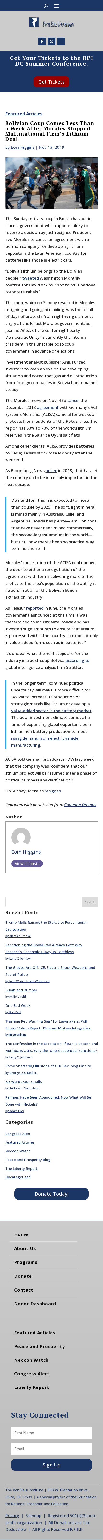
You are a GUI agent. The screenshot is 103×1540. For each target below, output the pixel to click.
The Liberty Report (21, 1168)
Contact (23, 1290)
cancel (73, 400)
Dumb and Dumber (21, 989)
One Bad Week (17, 1005)
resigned (53, 791)
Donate (23, 1276)
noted (51, 470)
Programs (25, 1262)
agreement (48, 407)
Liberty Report (31, 1387)
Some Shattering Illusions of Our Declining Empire (48, 1066)
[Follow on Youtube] (61, 41)
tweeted (30, 278)
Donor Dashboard (35, 1304)
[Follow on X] (51, 41)
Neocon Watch (17, 1151)
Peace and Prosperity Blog (27, 1159)
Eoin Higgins (22, 147)
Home (21, 1234)
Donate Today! (51, 1194)
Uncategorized (18, 1177)
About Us (25, 1248)
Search (90, 902)
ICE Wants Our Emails (24, 1081)
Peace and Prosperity (39, 1346)
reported (35, 608)
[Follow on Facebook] (42, 41)
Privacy (12, 1515)
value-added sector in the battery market (51, 710)
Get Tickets (51, 82)
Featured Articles (23, 113)
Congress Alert (18, 1133)
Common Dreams (80, 804)
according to (77, 660)
